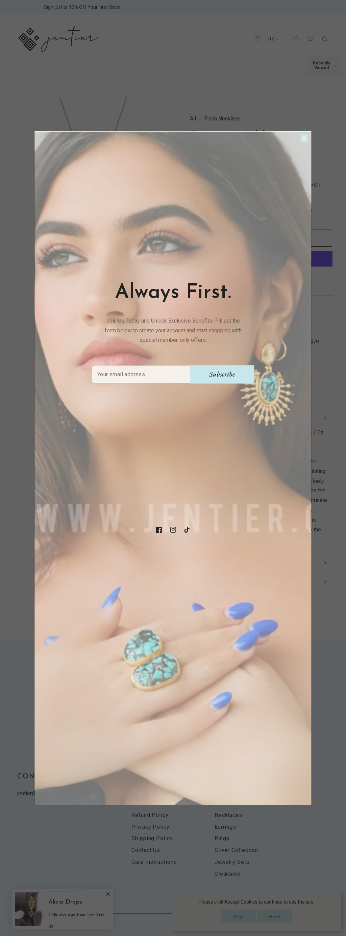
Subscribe (222, 374)
